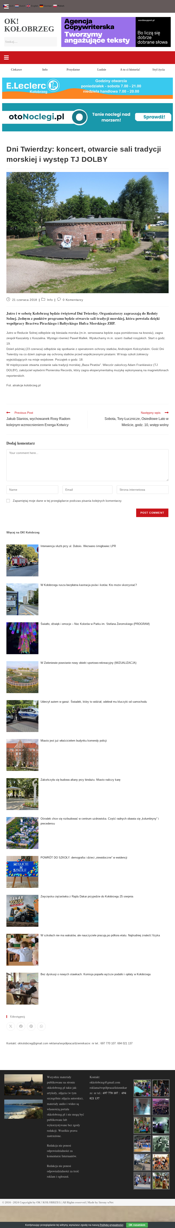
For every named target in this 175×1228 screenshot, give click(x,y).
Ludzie (101, 69)
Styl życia (158, 69)
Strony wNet (106, 1202)
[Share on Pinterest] (31, 1026)
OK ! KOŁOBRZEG (48, 1202)
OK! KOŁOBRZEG (29, 25)
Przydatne (73, 69)
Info (45, 69)
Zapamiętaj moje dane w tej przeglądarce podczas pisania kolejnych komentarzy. (67, 500)
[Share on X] (10, 1026)
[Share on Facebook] (21, 1026)
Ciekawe (16, 69)
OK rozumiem (137, 1225)
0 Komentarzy (73, 299)
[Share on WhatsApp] (41, 1026)
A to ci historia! (130, 69)
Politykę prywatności (111, 1225)
